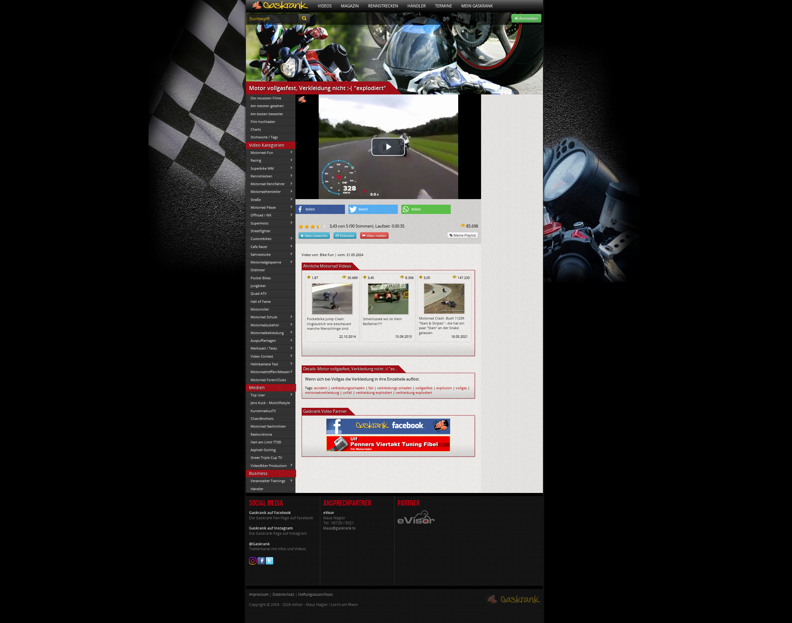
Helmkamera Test (262, 363)
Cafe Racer (256, 246)
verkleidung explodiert (374, 392)
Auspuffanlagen (261, 340)
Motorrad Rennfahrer (265, 183)
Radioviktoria (261, 434)
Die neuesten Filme (266, 98)
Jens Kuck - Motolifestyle (270, 402)
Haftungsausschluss (315, 594)
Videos (325, 6)
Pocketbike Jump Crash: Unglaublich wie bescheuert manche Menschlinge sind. (329, 323)
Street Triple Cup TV (266, 457)
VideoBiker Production (266, 465)
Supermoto (257, 222)
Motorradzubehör (262, 324)
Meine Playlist (464, 235)
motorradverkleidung (322, 392)
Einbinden (346, 235)
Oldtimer (258, 270)
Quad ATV (259, 293)
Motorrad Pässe (261, 207)
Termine (443, 6)
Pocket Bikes (261, 278)
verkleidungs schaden (394, 388)
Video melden (375, 235)
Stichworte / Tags (264, 137)
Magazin (350, 6)
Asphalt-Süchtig (263, 449)
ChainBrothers (262, 418)
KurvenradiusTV (263, 410)
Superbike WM (260, 168)
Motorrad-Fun (259, 152)
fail (370, 388)
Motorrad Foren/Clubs (268, 379)
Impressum (259, 594)
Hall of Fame (261, 301)
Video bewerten (315, 235)
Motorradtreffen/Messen (268, 371)
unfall (347, 392)
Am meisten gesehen (267, 105)
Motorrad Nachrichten (268, 426)
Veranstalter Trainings (265, 480)
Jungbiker (258, 285)
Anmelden (528, 18)
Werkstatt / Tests (261, 348)
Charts (256, 129)
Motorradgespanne (263, 262)
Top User (255, 394)
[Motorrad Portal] (279, 6)
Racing (253, 160)
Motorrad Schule (261, 317)
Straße (253, 199)
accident (320, 388)
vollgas (461, 388)
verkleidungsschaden (348, 388)
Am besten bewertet (267, 113)
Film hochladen (263, 121)
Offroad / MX (258, 215)
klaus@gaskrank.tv (339, 528)
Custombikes (258, 238)
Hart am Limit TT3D (266, 442)
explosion (444, 388)
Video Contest (259, 356)
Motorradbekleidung (265, 332)
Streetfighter (260, 231)
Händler (416, 6)
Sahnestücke (258, 254)
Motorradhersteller (263, 191)
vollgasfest (424, 388)
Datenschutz (283, 594)
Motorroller (260, 309)
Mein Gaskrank (477, 6)
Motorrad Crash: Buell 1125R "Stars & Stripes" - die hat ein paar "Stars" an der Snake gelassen (441, 325)
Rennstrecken (383, 6)
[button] (320, 209)
